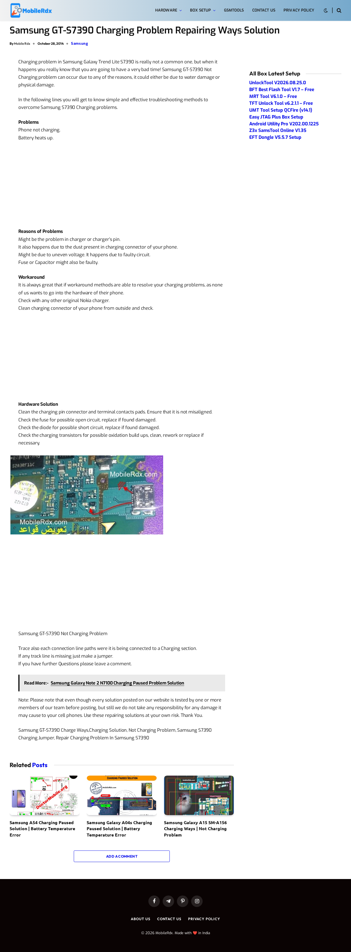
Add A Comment (121, 856)
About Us (140, 919)
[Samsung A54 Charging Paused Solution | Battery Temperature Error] (45, 795)
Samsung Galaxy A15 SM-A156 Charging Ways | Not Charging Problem (195, 828)
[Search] (338, 10)
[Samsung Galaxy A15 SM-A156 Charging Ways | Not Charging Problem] (199, 795)
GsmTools (234, 10)
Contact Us (263, 10)
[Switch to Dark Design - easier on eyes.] (325, 10)
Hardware (166, 10)
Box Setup (200, 10)
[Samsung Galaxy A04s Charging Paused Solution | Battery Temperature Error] (122, 795)
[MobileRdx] (31, 10)
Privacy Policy (299, 10)
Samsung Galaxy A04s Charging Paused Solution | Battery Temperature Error (119, 828)
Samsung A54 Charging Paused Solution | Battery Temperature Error (42, 828)
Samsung (79, 43)
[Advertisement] (121, 186)
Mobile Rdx (22, 43)
